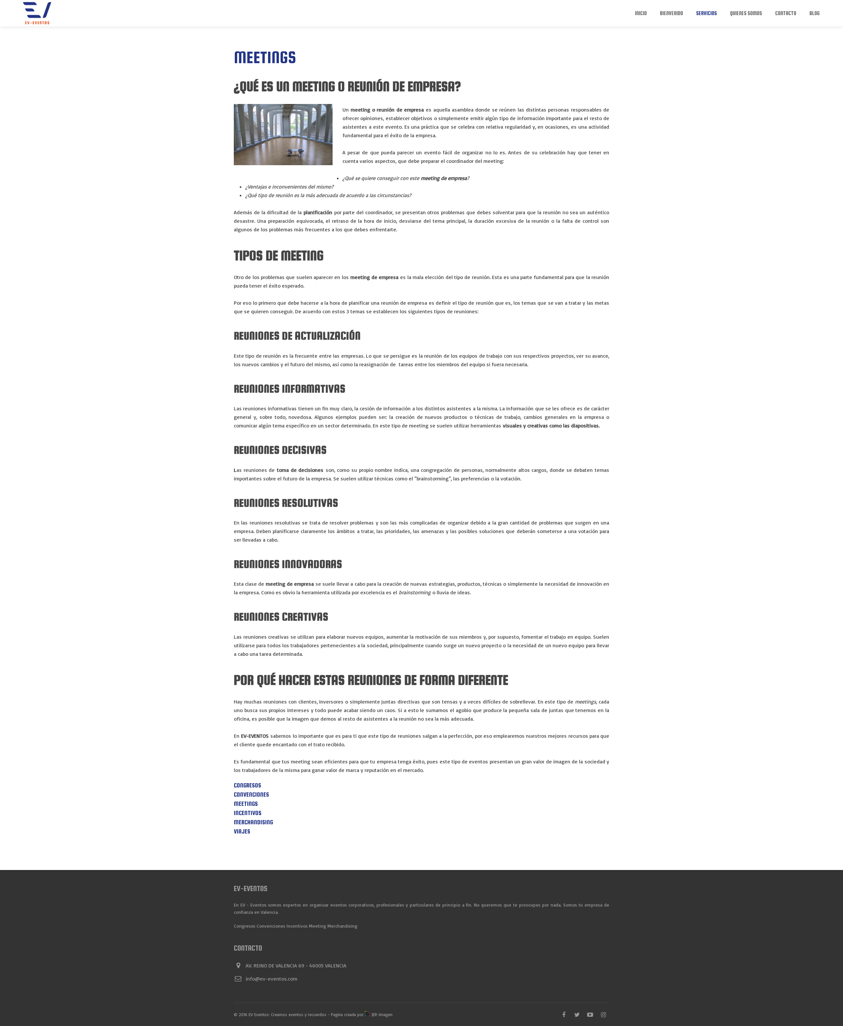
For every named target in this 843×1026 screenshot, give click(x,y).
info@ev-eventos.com (271, 978)
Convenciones (251, 794)
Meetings (246, 803)
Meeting (317, 926)
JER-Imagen (381, 1014)
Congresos (247, 785)
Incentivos (247, 812)
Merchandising (253, 822)
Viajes (242, 831)
